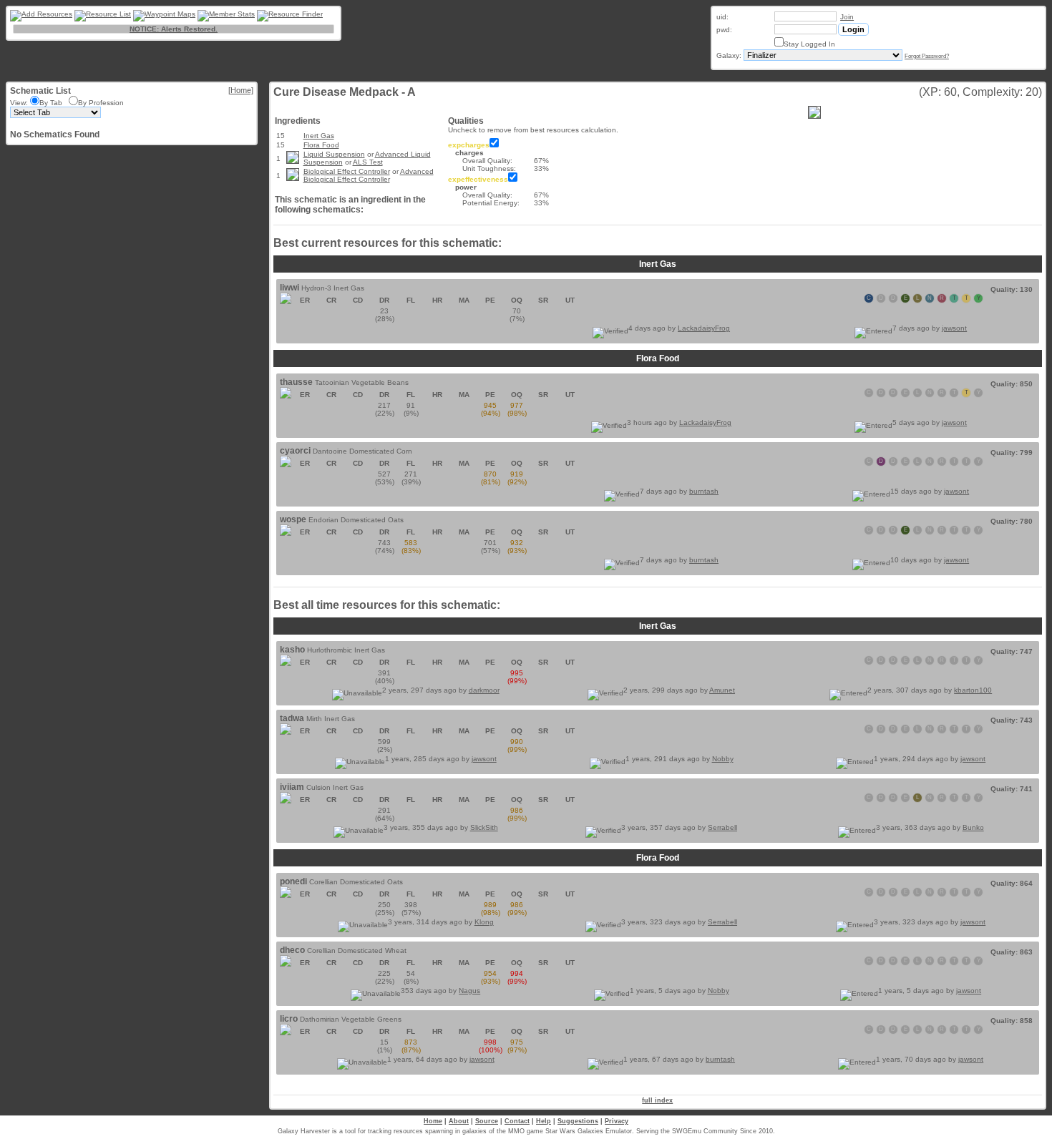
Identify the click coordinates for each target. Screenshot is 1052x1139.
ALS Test (368, 162)
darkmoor (484, 690)
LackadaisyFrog (704, 328)
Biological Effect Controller (346, 171)
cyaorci (295, 451)
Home (433, 1121)
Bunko (973, 827)
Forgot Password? (927, 56)
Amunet (722, 690)
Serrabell (722, 827)
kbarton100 (973, 690)
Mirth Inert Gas (330, 719)
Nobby (723, 759)
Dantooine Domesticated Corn (362, 451)
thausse (296, 382)
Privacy (616, 1121)
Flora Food (321, 145)
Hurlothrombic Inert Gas (346, 650)
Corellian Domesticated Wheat (356, 950)
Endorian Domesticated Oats (356, 520)
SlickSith (484, 827)
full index (657, 1100)
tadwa (292, 718)
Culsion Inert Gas (335, 787)
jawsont (954, 328)
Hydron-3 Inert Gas (332, 288)
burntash (704, 491)
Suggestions (577, 1121)
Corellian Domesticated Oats (356, 882)
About (459, 1121)
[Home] (240, 90)
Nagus (469, 990)
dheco (292, 950)
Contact (517, 1121)
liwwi (289, 288)
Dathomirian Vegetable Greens (350, 1019)
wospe (293, 519)
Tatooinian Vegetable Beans (362, 382)
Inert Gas (318, 136)
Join (847, 17)
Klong (484, 922)
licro (289, 1019)
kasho (292, 650)
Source (486, 1121)
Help (543, 1121)
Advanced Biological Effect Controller (368, 175)
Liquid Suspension (334, 154)
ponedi (293, 881)
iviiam (292, 787)
